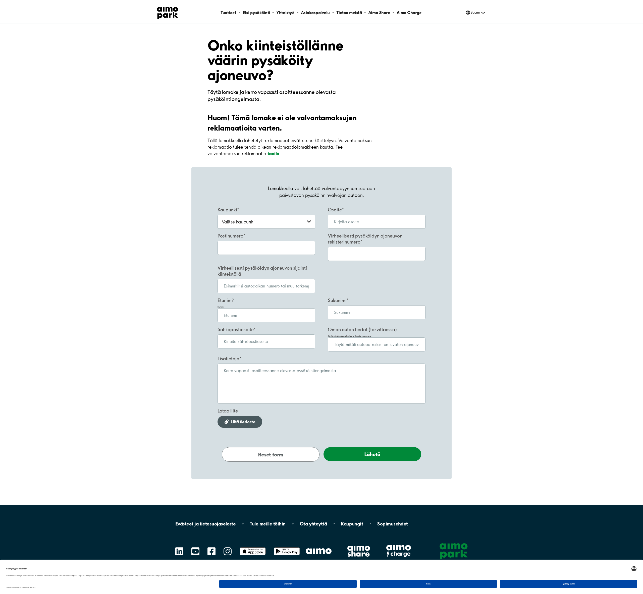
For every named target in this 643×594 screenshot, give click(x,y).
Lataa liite (228, 411)
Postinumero (230, 236)
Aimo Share (379, 12)
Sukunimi (337, 300)
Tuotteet (228, 12)
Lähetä (372, 454)
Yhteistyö (285, 12)
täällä (273, 153)
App (252, 547)
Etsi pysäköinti (256, 12)
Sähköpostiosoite (236, 329)
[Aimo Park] (167, 12)
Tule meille (267, 524)
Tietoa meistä (349, 12)
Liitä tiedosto (243, 421)
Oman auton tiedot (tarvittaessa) (362, 329)
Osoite (335, 210)
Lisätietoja (228, 358)
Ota (313, 524)
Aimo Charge (409, 12)
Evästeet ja (205, 524)
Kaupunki (227, 210)
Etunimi (225, 300)
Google (287, 547)
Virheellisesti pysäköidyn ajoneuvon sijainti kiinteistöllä (262, 271)
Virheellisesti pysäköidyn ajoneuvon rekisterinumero (365, 239)
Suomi (475, 12)
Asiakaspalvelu (315, 12)
